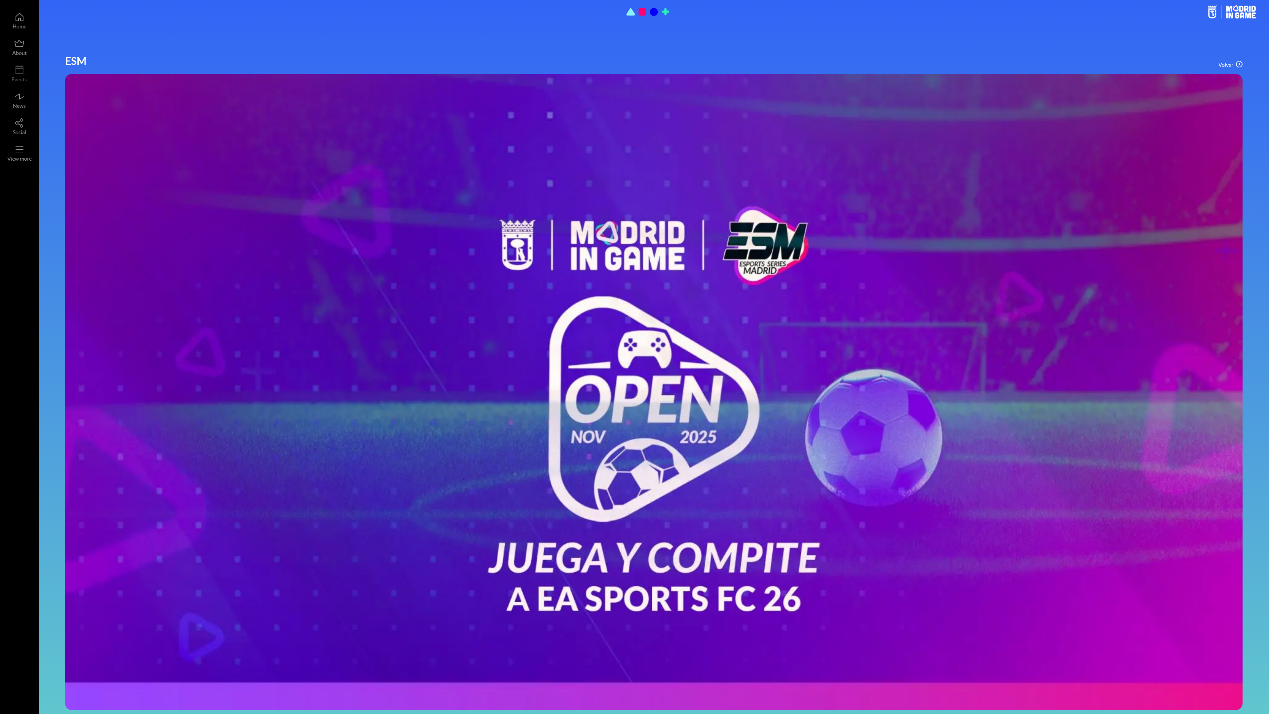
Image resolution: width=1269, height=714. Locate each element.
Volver (1225, 65)
